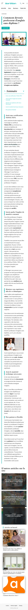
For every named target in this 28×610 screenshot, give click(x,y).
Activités (5, 547)
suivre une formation (10, 144)
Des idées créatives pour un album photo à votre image (14, 481)
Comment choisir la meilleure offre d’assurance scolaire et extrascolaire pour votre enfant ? (14, 498)
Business (14, 513)
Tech (4, 594)
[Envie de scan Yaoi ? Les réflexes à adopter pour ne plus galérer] (14, 538)
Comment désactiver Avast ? (10, 595)
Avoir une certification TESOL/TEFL (14, 96)
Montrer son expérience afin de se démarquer (13, 103)
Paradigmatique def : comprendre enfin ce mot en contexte (14, 515)
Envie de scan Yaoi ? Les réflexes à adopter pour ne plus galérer (12, 549)
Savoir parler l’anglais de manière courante (13, 99)
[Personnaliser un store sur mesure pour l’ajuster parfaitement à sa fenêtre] (14, 561)
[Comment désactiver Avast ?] (14, 585)
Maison (4, 570)
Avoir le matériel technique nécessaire (14, 107)
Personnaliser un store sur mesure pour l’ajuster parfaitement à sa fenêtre (13, 572)
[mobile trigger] (2, 3)
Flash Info (5, 28)
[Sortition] (10, 3)
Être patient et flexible (11, 110)
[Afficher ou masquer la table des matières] (20, 91)
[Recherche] (20, 3)
